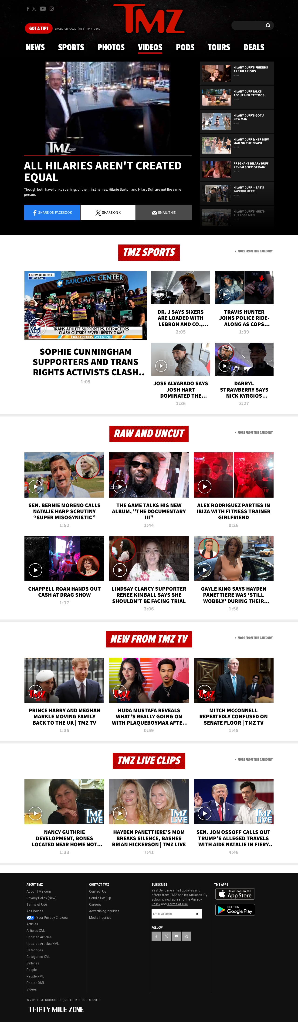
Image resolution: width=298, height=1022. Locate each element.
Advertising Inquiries (104, 911)
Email (166, 212)
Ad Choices (35, 911)
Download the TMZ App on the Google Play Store (235, 910)
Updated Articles (39, 937)
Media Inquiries (100, 917)
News (35, 47)
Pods (185, 47)
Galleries (33, 963)
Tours (219, 47)
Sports (71, 47)
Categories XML (38, 957)
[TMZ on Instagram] (52, 9)
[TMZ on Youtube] (43, 8)
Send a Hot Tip (100, 898)
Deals (254, 47)
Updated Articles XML (43, 944)
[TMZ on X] (35, 9)
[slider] (108, 155)
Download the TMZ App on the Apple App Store (235, 894)
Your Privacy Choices (52, 917)
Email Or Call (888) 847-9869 (77, 29)
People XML (35, 976)
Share (55, 212)
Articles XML (36, 931)
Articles (32, 924)
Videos (150, 47)
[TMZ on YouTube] (176, 936)
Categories (35, 950)
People (32, 970)
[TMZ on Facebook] (28, 9)
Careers (95, 904)
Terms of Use (37, 904)
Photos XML (36, 983)
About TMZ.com (39, 891)
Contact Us (97, 891)
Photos (111, 47)
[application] (108, 109)
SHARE (111, 212)
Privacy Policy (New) (42, 898)
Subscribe (197, 914)
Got (38, 29)
